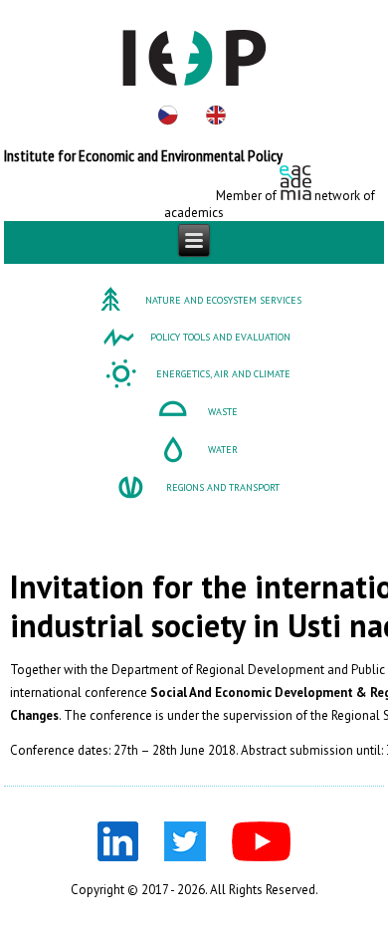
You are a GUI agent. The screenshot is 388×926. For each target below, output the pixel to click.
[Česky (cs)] (168, 115)
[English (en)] (216, 115)
